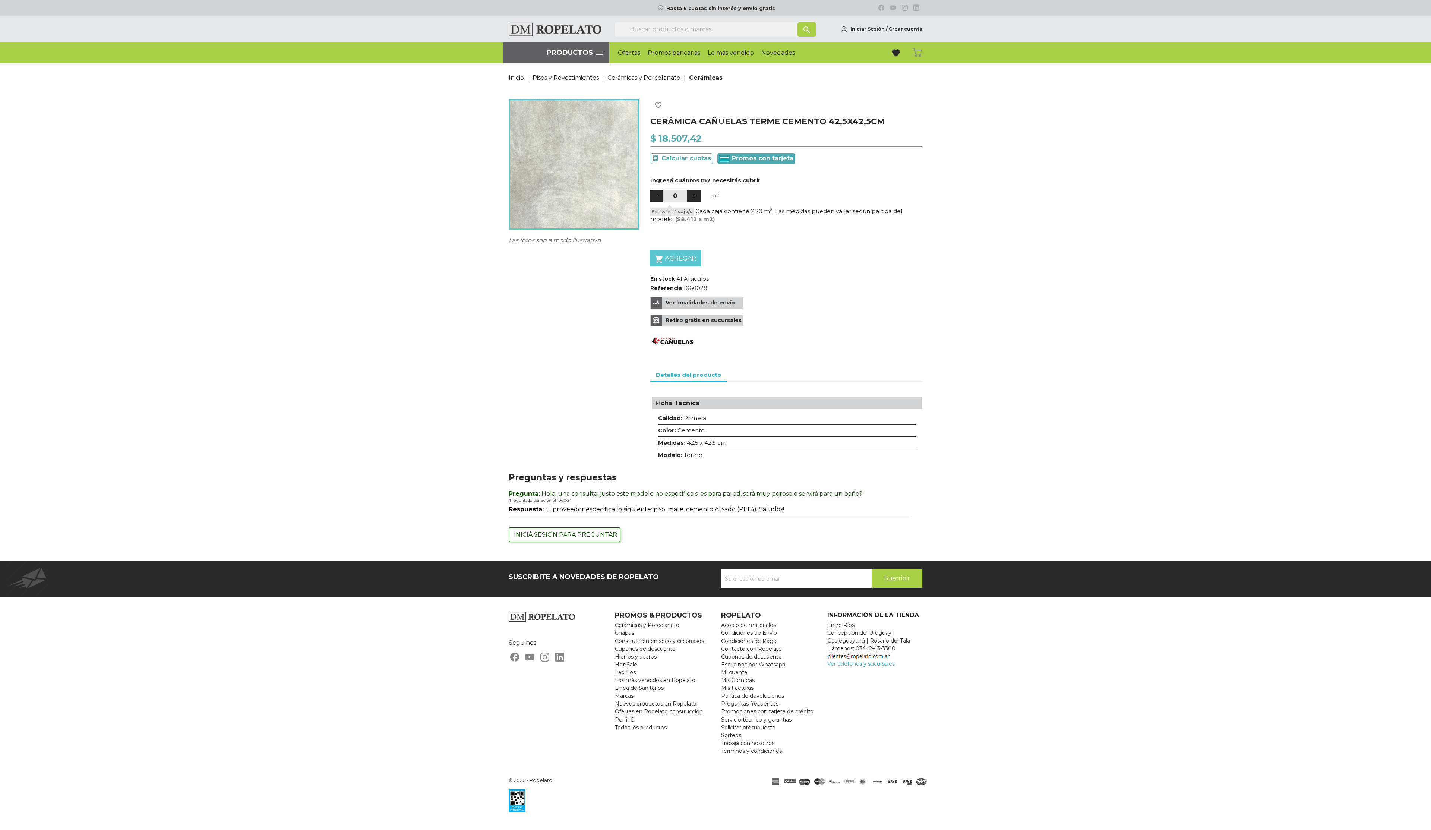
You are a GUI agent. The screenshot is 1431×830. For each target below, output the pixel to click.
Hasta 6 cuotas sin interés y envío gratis (720, 8)
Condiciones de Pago (749, 641)
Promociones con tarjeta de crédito (767, 711)
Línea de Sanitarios (639, 688)
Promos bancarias (674, 53)
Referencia (666, 288)
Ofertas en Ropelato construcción (659, 711)
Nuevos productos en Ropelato (655, 703)
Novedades (778, 53)
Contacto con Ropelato (751, 649)
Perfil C (624, 719)
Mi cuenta (734, 672)
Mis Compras (738, 680)
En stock (662, 279)
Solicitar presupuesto (748, 727)
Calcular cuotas (686, 158)
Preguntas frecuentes (749, 703)
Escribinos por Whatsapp (753, 664)
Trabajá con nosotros (747, 743)
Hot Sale (626, 664)
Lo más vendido (731, 53)
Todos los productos (641, 727)
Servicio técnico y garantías (756, 719)
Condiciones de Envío (749, 632)
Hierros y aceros (636, 656)
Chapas (624, 632)
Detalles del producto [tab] (688, 374)
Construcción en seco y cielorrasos (659, 641)
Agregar (675, 259)
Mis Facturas (737, 688)
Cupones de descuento (645, 649)
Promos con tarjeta (761, 158)
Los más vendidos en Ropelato (655, 680)
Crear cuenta (905, 29)
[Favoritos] (896, 53)
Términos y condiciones (751, 751)
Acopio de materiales (748, 625)
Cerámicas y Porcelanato (647, 625)
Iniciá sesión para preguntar (565, 534)
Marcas (624, 695)
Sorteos (731, 735)
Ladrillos (625, 672)
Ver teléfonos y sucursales (861, 663)
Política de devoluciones (752, 695)
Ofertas (629, 53)
